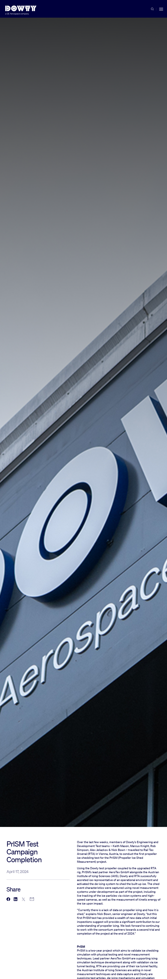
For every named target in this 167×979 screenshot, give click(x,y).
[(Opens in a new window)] (8, 899)
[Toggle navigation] (161, 9)
